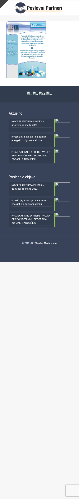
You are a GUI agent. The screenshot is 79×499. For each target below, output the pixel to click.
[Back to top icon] (71, 491)
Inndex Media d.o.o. (46, 243)
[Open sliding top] (4, 4)
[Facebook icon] (39, 248)
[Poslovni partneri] (39, 7)
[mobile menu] (74, 7)
